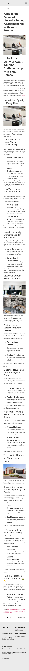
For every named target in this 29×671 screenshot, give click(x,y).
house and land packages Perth (13, 611)
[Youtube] (9, 637)
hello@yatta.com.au (19, 630)
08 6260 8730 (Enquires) (20, 636)
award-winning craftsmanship (13, 609)
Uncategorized (22, 617)
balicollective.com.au (6, 658)
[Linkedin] (7, 637)
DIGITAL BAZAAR (10, 639)
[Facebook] (2, 637)
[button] (26, 3)
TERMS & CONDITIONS (6, 665)
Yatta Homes (9, 612)
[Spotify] (11, 637)
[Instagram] (5, 637)
